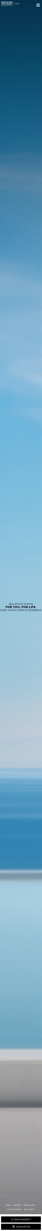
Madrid (17, 1205)
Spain (8, 1205)
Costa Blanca (14, 1209)
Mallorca (29, 1209)
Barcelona (29, 1205)
